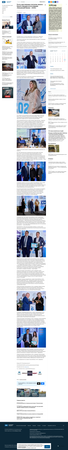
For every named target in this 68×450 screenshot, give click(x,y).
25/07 (49, 164)
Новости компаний (6, 36)
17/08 (49, 153)
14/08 (3, 77)
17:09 (51, 93)
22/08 (3, 30)
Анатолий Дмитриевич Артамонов (55, 138)
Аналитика (4, 8)
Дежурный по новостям (52, 425)
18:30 (51, 40)
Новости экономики (53, 34)
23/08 (49, 36)
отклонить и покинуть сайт (31, 447)
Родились (51, 66)
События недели (5, 6)
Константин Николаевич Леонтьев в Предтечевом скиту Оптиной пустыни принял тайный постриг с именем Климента (57, 77)
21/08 (3, 45)
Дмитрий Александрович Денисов (56, 137)
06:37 (51, 36)
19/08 (3, 72)
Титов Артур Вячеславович (55, 134)
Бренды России (6, 20)
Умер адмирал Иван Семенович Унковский (56, 81)
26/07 (49, 160)
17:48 (4, 45)
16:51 (50, 121)
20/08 (3, 56)
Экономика (23, 1)
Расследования (52, 143)
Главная (19, 1)
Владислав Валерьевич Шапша (57, 133)
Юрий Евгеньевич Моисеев (56, 140)
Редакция (34, 425)
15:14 (51, 97)
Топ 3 (49, 91)
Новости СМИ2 (19, 419)
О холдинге (44, 425)
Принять (47, 446)
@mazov (16, 430)
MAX (20, 430)
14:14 (4, 56)
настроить (23, 447)
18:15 (50, 44)
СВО (3, 11)
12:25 (50, 153)
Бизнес (4, 62)
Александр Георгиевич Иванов (56, 135)
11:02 (4, 51)
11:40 (50, 160)
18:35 (4, 77)
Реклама (39, 425)
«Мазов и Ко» (26, 366)
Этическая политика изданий (21, 425)
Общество (4, 9)
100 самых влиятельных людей (7, 5)
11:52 (50, 164)
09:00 (5, 30)
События (51, 73)
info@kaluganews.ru (42, 433)
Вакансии (29, 425)
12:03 (4, 72)
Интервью (50, 158)
